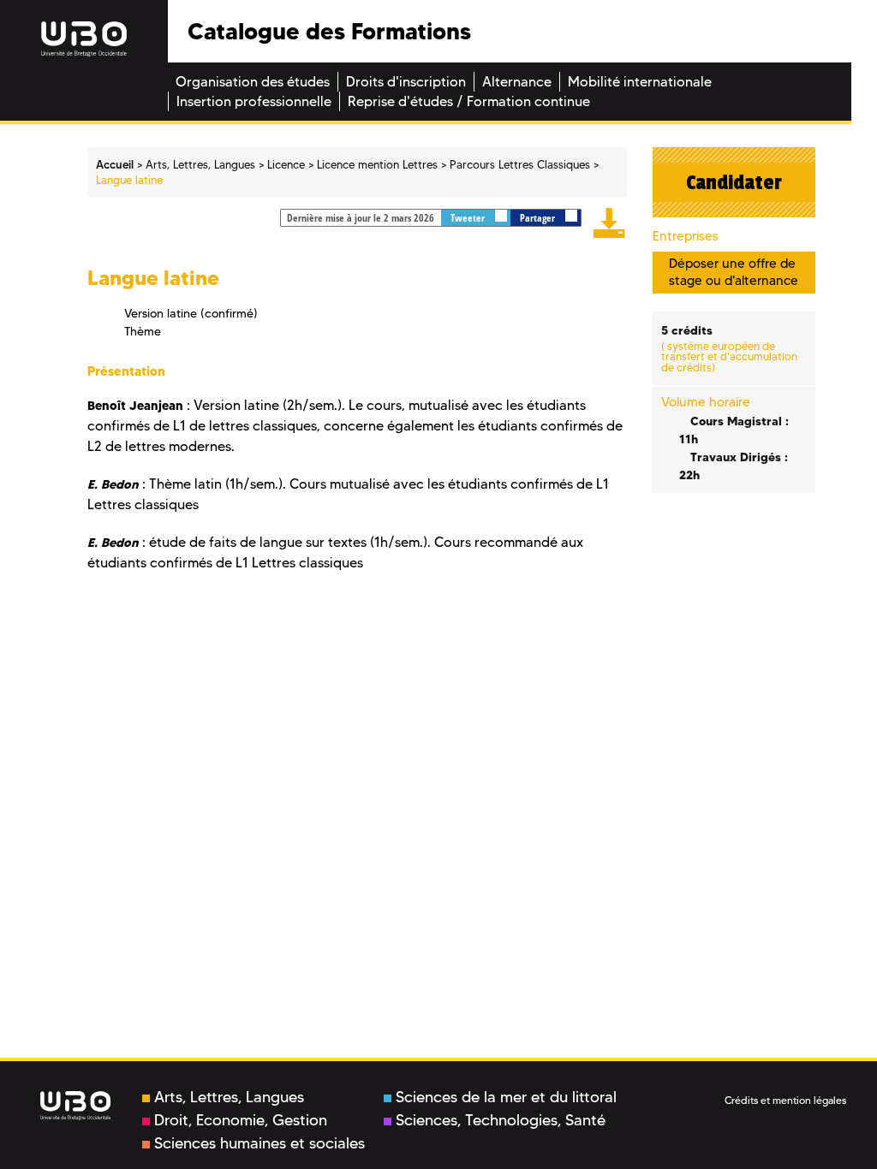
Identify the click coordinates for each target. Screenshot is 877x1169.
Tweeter (468, 218)
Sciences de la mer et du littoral (506, 1097)
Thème (142, 331)
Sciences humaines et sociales (259, 1143)
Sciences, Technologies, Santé (501, 1120)
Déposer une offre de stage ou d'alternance (733, 272)
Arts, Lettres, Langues (229, 1097)
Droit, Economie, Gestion (240, 1120)
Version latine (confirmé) (191, 313)
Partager (539, 218)
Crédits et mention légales (785, 1100)
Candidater (734, 182)
